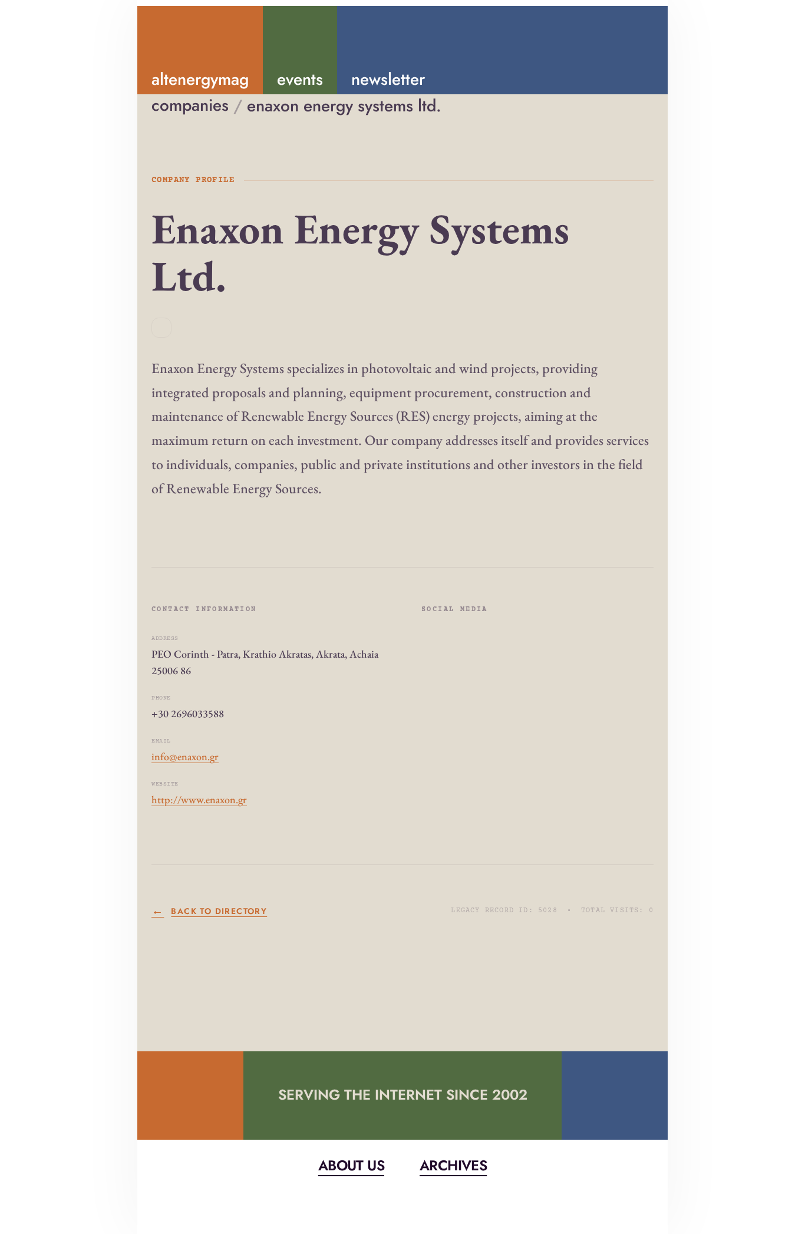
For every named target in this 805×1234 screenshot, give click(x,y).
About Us (351, 1165)
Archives (453, 1165)
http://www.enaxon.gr (199, 799)
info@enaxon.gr (185, 756)
